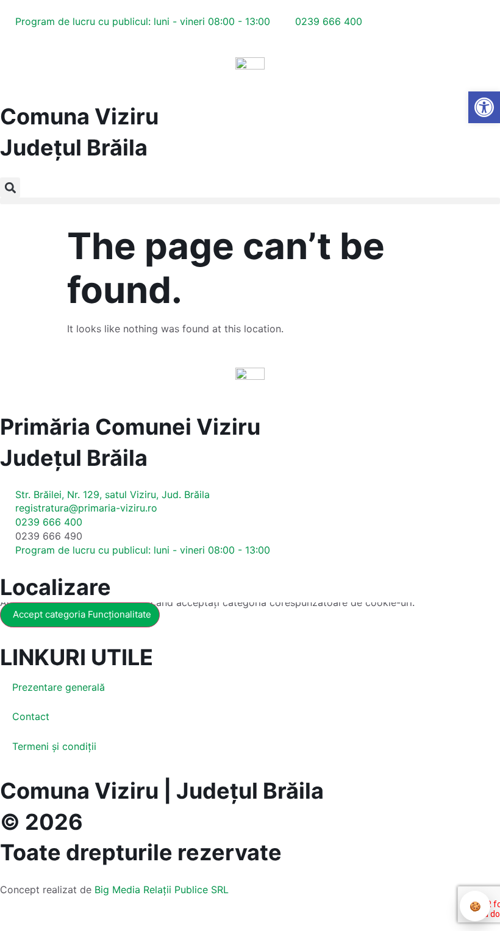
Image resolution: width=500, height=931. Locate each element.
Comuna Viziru (79, 116)
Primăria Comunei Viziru (130, 426)
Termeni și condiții (54, 746)
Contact (30, 716)
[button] (10, 187)
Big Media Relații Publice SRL (162, 889)
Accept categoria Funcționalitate (82, 614)
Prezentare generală (58, 687)
